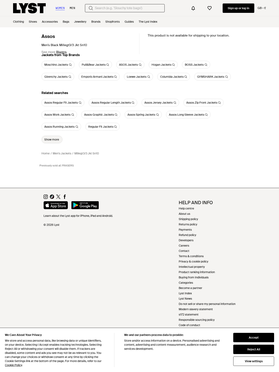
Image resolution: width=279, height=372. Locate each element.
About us (184, 214)
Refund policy (187, 235)
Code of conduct (189, 325)
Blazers (61, 52)
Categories (186, 283)
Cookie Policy (13, 365)
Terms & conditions (191, 256)
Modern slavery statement (196, 309)
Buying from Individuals (194, 277)
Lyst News (185, 298)
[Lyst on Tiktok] (52, 198)
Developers (186, 240)
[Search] (90, 8)
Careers (184, 245)
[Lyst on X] (58, 198)
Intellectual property (192, 267)
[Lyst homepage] (29, 8)
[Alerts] (193, 8)
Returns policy (188, 224)
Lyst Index (185, 293)
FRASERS (68, 165)
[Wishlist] (209, 8)
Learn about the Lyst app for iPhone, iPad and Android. (78, 216)
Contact (184, 251)
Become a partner (190, 288)
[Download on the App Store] (56, 205)
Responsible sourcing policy (197, 320)
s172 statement (189, 314)
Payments (185, 229)
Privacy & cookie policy (193, 261)
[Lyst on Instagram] (46, 198)
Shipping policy (188, 219)
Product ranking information (197, 272)
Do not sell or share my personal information (207, 304)
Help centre (186, 208)
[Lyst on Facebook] (64, 198)
